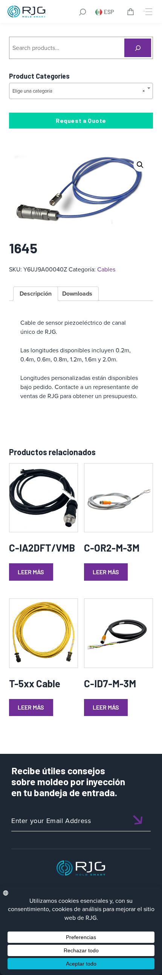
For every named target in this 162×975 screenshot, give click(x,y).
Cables (106, 269)
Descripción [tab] (36, 293)
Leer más (31, 571)
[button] (140, 165)
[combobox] (81, 91)
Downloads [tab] (77, 293)
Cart (131, 12)
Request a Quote (81, 120)
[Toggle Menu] (148, 11)
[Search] (137, 48)
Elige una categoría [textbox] (78, 91)
